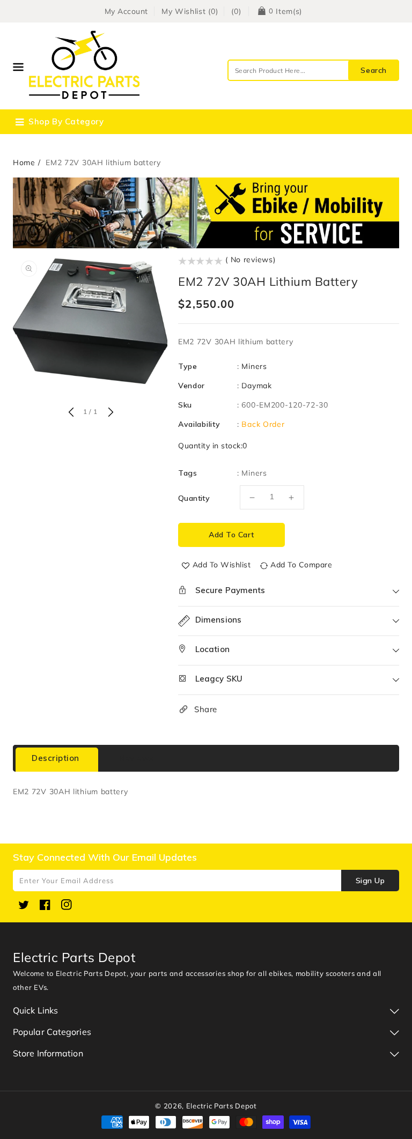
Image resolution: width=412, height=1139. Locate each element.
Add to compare (301, 565)
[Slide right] (109, 413)
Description (55, 758)
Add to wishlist (222, 565)
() (236, 11)
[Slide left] (70, 413)
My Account (126, 11)
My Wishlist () (189, 11)
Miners (254, 366)
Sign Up (370, 880)
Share (205, 709)
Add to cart (231, 534)
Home (24, 162)
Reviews (136, 758)
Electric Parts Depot (221, 1105)
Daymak (256, 385)
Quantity (194, 498)
